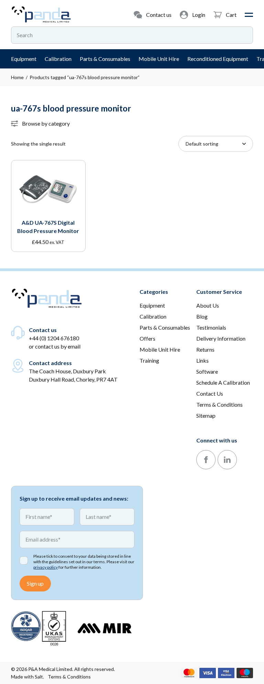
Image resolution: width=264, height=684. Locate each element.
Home (17, 77)
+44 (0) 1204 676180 (54, 338)
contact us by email (57, 346)
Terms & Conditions (69, 677)
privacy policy (45, 567)
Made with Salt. (27, 677)
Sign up (35, 583)
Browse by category (46, 123)
